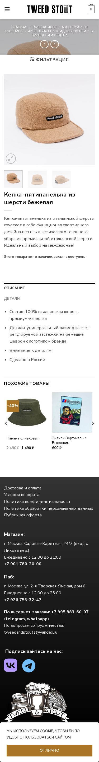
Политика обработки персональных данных (48, 508)
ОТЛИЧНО (49, 750)
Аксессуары (39, 31)
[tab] (49, 288)
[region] (49, 742)
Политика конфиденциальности (37, 501)
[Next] (86, 119)
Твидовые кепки (70, 31)
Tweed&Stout (44, 27)
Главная (19, 27)
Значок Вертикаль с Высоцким (69, 440)
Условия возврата (21, 495)
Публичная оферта (23, 515)
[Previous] (12, 119)
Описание (14, 288)
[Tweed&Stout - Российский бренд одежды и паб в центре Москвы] (49, 9)
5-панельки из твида (63, 33)
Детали (12, 298)
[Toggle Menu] (7, 9)
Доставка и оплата (22, 488)
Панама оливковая (23, 438)
